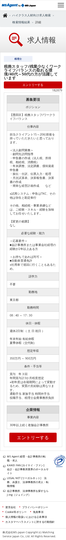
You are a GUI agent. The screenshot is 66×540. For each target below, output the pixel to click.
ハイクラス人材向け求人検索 (31, 15)
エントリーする (33, 85)
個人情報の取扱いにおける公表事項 (26, 517)
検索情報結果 (21, 22)
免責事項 (38, 512)
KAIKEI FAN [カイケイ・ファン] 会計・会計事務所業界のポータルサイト (28, 469)
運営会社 (10, 507)
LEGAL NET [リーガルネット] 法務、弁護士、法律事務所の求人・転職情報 (28, 482)
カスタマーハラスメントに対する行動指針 (30, 522)
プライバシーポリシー (35, 507)
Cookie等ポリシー (16, 512)
